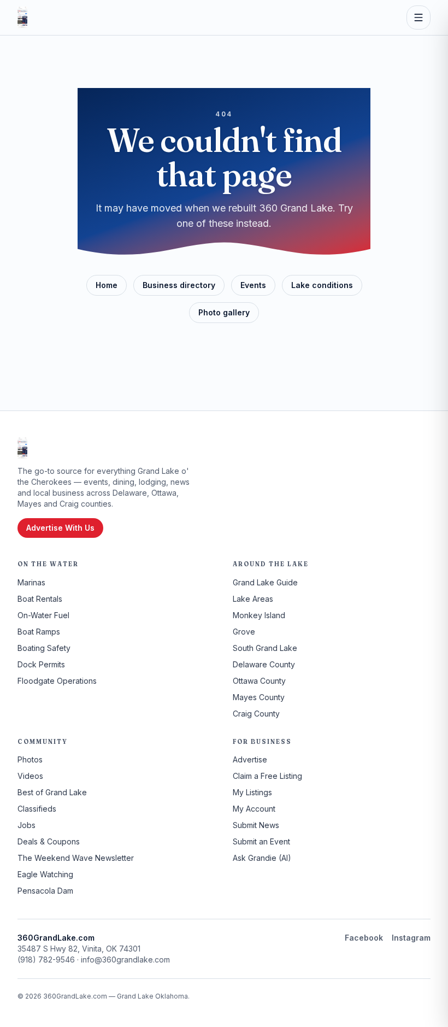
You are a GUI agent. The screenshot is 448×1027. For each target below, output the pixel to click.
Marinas (31, 582)
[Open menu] (418, 17)
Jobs (26, 825)
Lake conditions (322, 285)
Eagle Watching (45, 874)
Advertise (250, 759)
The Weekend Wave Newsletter (75, 857)
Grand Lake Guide (265, 582)
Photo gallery (224, 312)
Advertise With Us (60, 527)
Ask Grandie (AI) (262, 857)
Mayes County (259, 697)
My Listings (252, 792)
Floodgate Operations (57, 680)
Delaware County (264, 664)
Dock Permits (41, 664)
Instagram (411, 937)
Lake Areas (253, 598)
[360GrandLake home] (22, 17)
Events (253, 285)
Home (106, 285)
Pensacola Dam (45, 890)
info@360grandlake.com (125, 959)
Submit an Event (261, 841)
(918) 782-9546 (46, 959)
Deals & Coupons (48, 841)
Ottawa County (259, 680)
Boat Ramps (38, 631)
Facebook (364, 937)
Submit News (256, 825)
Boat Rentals (39, 598)
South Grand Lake (265, 648)
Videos (30, 775)
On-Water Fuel (43, 615)
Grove (244, 631)
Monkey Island (259, 615)
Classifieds (36, 808)
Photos (30, 759)
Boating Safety (43, 648)
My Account (254, 808)
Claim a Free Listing (267, 775)
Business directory (179, 285)
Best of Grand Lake (52, 792)
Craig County (256, 713)
